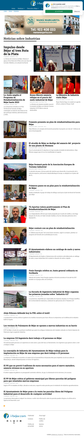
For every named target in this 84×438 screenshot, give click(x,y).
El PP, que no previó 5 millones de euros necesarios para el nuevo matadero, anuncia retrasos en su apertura (39, 366)
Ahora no (77, 11)
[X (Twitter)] (11, 421)
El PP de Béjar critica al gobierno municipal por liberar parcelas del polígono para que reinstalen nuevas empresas (40, 379)
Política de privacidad (31, 425)
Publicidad (31, 415)
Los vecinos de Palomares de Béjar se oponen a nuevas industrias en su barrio (40, 325)
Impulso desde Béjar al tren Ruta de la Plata (16, 50)
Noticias (20, 8)
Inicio (13, 8)
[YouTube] (21, 421)
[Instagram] (17, 421)
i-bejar (5, 11)
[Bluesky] (14, 421)
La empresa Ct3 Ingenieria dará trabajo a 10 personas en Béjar (33, 338)
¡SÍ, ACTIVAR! (59, 11)
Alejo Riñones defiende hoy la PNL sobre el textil (27, 313)
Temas (10, 11)
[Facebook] (7, 421)
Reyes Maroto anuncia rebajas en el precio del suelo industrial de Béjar (41, 97)
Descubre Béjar (32, 8)
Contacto (30, 419)
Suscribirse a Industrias (4, 406)
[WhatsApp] (14, 422)
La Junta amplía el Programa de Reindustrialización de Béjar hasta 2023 (14, 98)
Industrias (16, 11)
